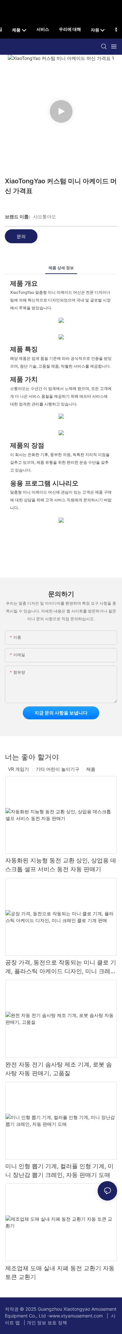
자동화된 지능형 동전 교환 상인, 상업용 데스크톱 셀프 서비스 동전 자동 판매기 (60, 864)
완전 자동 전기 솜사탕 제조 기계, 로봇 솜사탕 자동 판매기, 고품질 (58, 1069)
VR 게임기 (18, 769)
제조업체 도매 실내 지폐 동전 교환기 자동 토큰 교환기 (60, 1272)
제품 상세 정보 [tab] (61, 267)
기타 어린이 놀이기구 (57, 769)
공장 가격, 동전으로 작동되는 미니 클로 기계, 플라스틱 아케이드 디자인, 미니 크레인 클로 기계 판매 (60, 967)
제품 (90, 769)
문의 (21, 236)
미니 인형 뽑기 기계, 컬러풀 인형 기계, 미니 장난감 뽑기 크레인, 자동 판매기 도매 (59, 1170)
